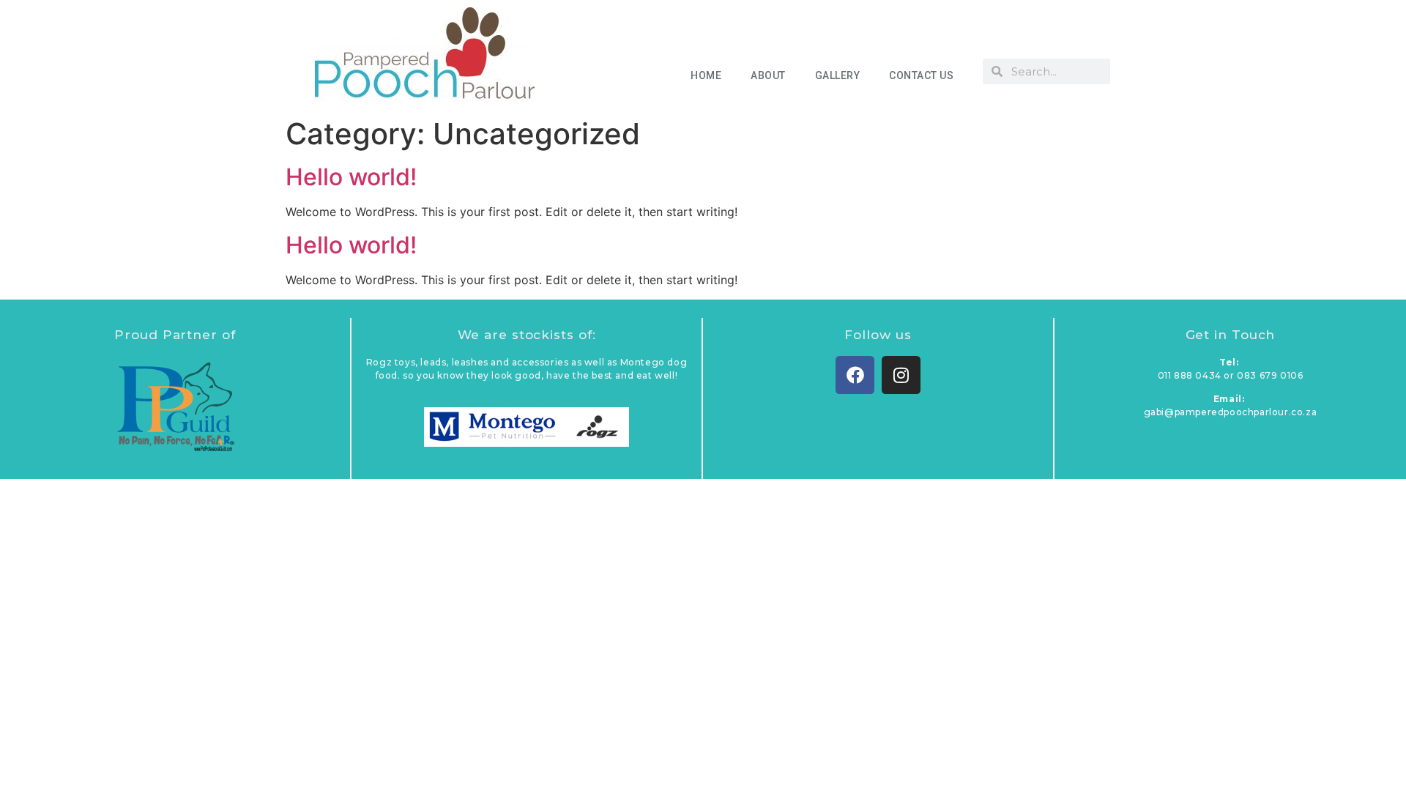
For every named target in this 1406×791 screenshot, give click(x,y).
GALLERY (837, 75)
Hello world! (351, 177)
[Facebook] (855, 375)
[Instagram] (901, 375)
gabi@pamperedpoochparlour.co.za (1230, 411)
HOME (706, 75)
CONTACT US (921, 75)
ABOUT (768, 75)
